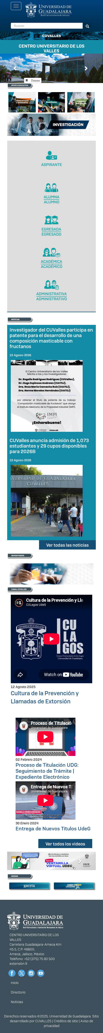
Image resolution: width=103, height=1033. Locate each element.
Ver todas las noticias (67, 545)
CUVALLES (43, 1021)
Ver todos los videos (65, 844)
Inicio (15, 983)
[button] (15, 68)
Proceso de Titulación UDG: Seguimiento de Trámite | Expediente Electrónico (47, 771)
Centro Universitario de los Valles (52, 47)
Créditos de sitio (66, 1021)
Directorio (18, 992)
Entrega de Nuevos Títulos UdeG (53, 828)
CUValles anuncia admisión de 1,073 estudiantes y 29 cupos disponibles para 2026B (49, 446)
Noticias (17, 1002)
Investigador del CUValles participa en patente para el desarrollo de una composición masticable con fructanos (51, 338)
